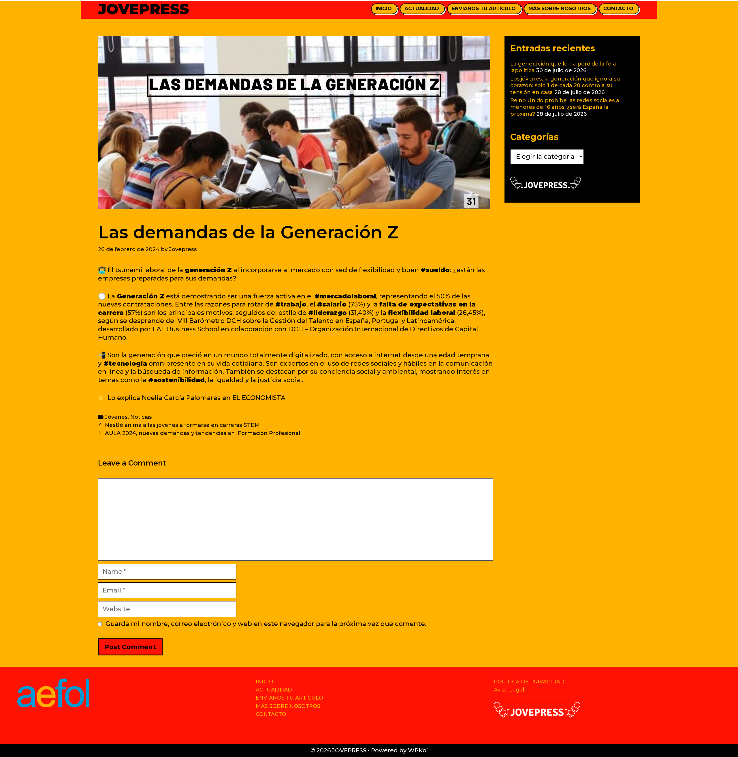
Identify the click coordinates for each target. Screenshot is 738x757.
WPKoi (418, 750)
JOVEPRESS (143, 9)
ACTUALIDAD (421, 8)
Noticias (141, 417)
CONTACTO (618, 8)
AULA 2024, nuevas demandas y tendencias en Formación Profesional (202, 433)
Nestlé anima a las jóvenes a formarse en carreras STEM (182, 425)
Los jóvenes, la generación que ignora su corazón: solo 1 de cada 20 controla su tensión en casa (565, 86)
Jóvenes (116, 417)
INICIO (384, 8)
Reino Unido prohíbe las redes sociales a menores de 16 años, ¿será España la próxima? (564, 107)
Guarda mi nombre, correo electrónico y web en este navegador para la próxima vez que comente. (266, 624)
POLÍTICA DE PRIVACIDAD (529, 682)
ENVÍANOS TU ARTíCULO (484, 8)
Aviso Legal (509, 690)
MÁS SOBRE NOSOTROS (559, 8)
